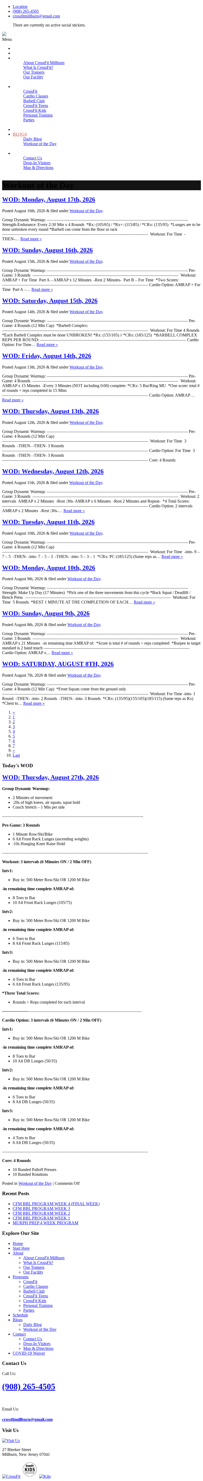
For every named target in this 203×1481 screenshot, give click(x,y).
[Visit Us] (11, 1440)
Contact (19, 1334)
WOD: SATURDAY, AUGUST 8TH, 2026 (58, 663)
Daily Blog (32, 1324)
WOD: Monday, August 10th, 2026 (48, 567)
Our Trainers (33, 1267)
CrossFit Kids (34, 1300)
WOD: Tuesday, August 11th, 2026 (48, 521)
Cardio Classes (35, 1286)
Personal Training (38, 1305)
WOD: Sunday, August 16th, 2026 (47, 250)
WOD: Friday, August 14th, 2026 (46, 355)
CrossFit (30, 1281)
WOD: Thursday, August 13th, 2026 (50, 411)
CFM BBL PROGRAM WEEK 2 (41, 1213)
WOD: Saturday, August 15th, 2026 (50, 300)
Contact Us (32, 1339)
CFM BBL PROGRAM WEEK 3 (41, 1208)
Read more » (31, 239)
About (18, 1253)
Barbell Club (34, 1291)
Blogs (17, 1320)
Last (16, 755)
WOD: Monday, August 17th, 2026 (48, 199)
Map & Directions (38, 1348)
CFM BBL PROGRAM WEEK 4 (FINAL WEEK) (56, 1203)
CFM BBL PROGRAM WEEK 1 (41, 1218)
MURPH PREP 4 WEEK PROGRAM (45, 1223)
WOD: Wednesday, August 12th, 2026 (53, 471)
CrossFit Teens (35, 1296)
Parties (28, 1310)
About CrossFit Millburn (43, 1258)
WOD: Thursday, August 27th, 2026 (50, 777)
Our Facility (33, 1272)
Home (18, 1243)
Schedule (20, 1315)
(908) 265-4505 (26, 11)
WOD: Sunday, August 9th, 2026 (46, 613)
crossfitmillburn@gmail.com (36, 16)
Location (20, 6)
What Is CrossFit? (38, 1262)
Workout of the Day (86, 211)
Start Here (21, 1248)
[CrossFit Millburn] (4, 34)
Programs (21, 1277)
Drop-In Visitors (36, 1343)
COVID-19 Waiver (29, 1353)
